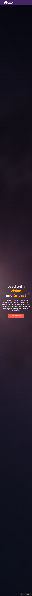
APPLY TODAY (16, 316)
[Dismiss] (30, 594)
